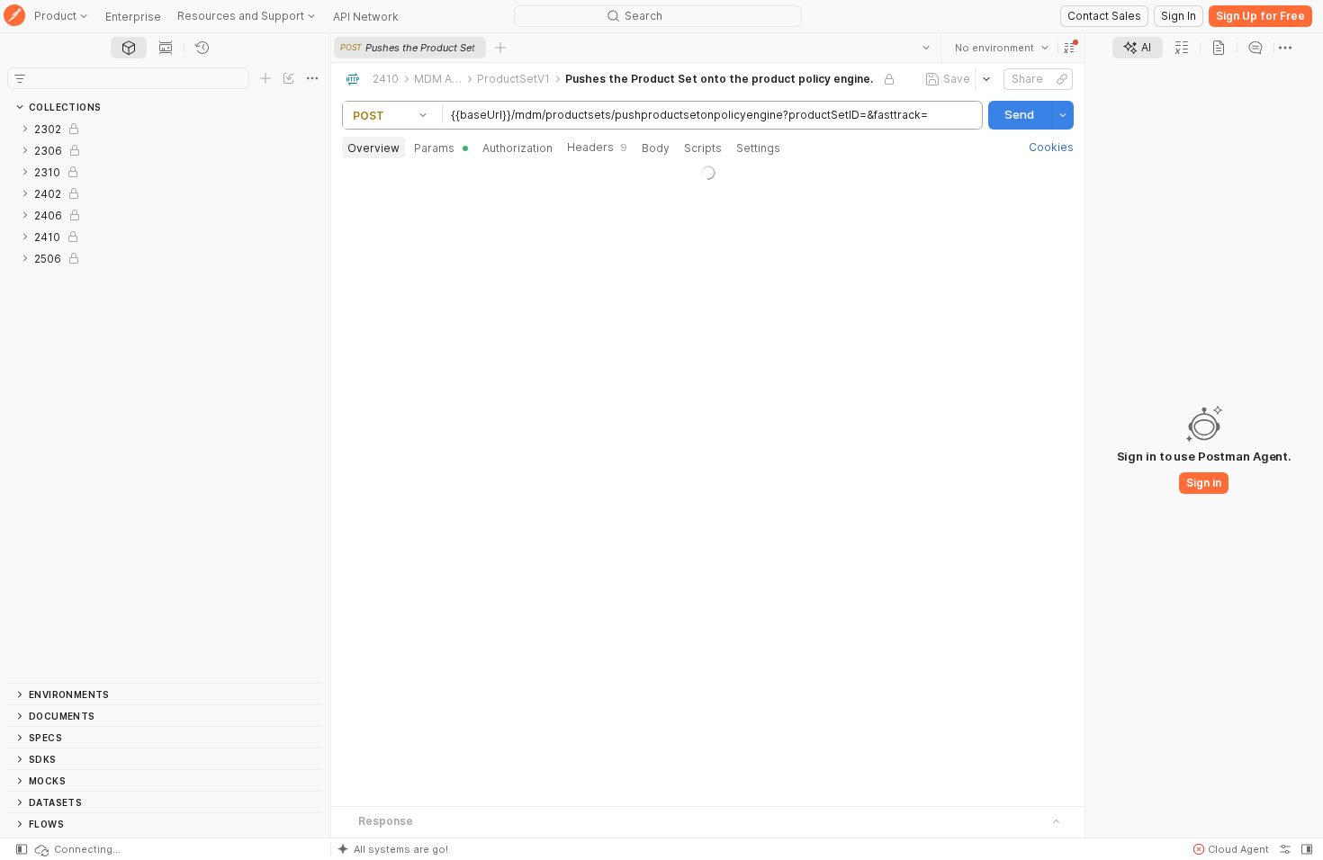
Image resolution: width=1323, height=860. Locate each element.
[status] (76, 849)
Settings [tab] (758, 148)
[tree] (165, 400)
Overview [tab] (373, 148)
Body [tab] (656, 148)
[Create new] (265, 78)
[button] (1069, 48)
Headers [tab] (597, 147)
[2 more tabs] (1285, 48)
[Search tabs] (926, 47)
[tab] (129, 47)
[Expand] (25, 128)
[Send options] (1063, 115)
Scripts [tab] (703, 148)
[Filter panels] (20, 78)
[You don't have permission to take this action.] (500, 47)
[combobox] (1002, 48)
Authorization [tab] (517, 148)
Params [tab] (434, 148)
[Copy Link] (1062, 79)
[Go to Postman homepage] (14, 16)
